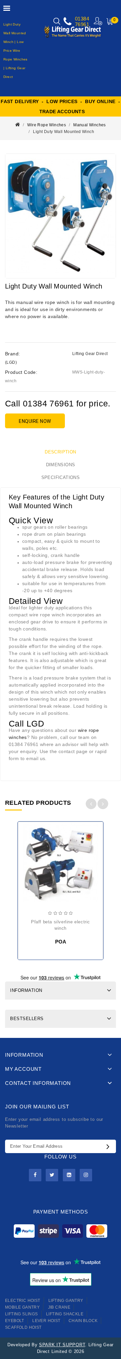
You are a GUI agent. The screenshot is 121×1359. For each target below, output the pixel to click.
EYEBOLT (14, 1320)
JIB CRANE (59, 1307)
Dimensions (60, 464)
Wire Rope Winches (46, 125)
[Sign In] (98, 21)
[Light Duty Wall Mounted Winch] (60, 216)
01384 (82, 18)
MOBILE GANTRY (22, 1307)
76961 (82, 24)
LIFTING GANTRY (65, 1300)
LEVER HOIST (46, 1320)
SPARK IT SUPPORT (62, 1344)
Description (60, 451)
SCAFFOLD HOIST (23, 1327)
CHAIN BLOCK (83, 1320)
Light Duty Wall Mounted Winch (63, 131)
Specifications (60, 477)
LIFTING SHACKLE (64, 1314)
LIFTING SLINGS (21, 1314)
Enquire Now (35, 421)
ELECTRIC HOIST (22, 1300)
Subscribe (109, 1146)
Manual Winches (89, 125)
